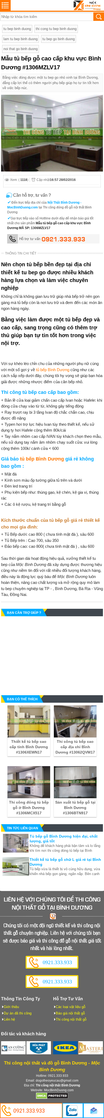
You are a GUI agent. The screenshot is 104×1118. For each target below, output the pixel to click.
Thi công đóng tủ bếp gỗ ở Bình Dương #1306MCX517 (29, 807)
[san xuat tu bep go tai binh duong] (75, 782)
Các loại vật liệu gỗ (70, 1007)
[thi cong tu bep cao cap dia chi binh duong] (75, 721)
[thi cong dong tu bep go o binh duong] (28, 782)
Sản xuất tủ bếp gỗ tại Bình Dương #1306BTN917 (75, 807)
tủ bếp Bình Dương (52, 369)
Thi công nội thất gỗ (71, 1019)
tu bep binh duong (17, 29)
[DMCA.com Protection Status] (52, 1098)
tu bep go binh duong (58, 39)
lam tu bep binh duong (20, 39)
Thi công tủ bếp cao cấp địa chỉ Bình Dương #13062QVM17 (75, 746)
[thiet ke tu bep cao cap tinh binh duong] (28, 721)
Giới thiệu (11, 1007)
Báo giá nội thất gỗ (70, 1013)
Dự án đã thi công (17, 1013)
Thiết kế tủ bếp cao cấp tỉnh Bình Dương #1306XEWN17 (29, 746)
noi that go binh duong (20, 49)
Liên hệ (9, 1019)
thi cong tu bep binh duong (56, 29)
